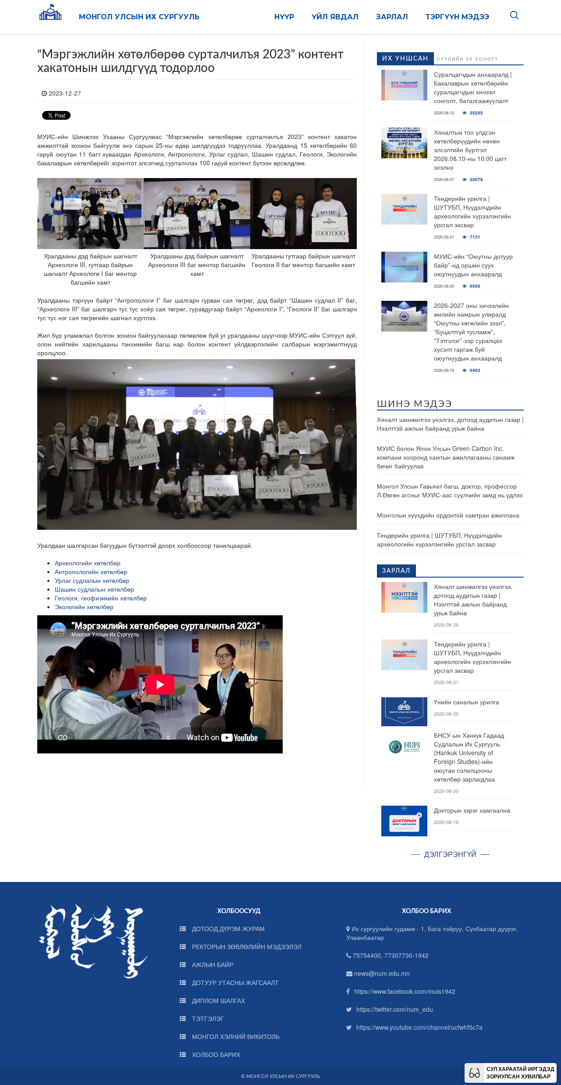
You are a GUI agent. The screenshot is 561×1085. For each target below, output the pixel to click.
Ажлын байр (211, 964)
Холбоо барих (215, 1054)
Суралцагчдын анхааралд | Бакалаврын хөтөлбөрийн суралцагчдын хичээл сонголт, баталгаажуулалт (473, 87)
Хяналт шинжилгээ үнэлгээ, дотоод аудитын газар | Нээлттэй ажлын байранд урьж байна (450, 423)
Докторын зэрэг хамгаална (472, 810)
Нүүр (284, 17)
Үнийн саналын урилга (466, 701)
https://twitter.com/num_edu (394, 1009)
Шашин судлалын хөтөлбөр (95, 589)
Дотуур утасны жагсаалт (234, 982)
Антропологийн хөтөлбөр (91, 571)
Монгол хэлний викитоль (235, 1036)
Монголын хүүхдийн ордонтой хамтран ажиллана (448, 514)
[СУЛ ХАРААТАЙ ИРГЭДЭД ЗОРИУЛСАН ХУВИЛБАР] (474, 1071)
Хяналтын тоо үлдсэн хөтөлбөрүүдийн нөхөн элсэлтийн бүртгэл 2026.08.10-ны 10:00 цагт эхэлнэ (470, 149)
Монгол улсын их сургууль (139, 17)
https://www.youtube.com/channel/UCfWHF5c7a (419, 1027)
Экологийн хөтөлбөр (84, 606)
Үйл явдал (335, 17)
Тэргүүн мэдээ (457, 17)
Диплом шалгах (217, 1000)
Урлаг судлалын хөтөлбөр (92, 580)
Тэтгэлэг (207, 1018)
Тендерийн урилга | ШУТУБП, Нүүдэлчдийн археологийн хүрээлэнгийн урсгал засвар (472, 211)
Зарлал (392, 17)
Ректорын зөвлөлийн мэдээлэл (246, 946)
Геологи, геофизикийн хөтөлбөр (102, 597)
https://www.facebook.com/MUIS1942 (404, 991)
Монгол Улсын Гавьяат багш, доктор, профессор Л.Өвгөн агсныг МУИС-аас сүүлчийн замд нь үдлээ (449, 490)
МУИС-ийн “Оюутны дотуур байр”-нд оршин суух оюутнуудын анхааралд (473, 265)
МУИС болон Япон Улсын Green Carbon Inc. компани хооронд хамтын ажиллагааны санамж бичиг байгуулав (446, 457)
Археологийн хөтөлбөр (88, 562)
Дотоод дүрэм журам (227, 928)
